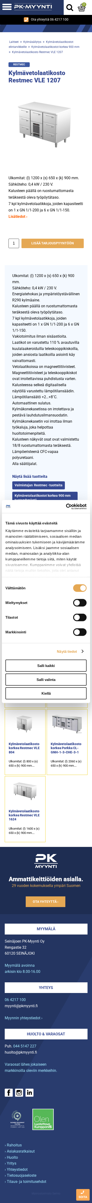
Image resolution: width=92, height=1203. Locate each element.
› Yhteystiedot (16, 1169)
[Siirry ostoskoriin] (81, 7)
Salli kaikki (46, 666)
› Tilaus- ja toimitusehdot (25, 1181)
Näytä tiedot (67, 651)
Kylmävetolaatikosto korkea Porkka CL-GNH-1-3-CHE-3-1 (66, 748)
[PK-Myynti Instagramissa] (19, 1093)
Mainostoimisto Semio (46, 1193)
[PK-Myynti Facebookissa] (9, 1093)
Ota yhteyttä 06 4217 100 (49, 20)
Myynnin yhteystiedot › (23, 1018)
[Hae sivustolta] (69, 7)
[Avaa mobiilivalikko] (7, 7)
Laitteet (14, 42)
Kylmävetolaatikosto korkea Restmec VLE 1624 (24, 815)
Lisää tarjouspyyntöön (52, 243)
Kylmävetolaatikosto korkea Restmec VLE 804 (24, 748)
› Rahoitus (13, 1145)
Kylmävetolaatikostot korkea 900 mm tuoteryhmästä (43, 498)
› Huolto (11, 1157)
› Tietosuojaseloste (20, 1175)
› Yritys (10, 1163)
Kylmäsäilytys (32, 42)
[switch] (80, 603)
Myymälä (46, 929)
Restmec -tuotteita (48, 485)
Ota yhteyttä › (45, 902)
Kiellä (46, 693)
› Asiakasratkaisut (20, 1151)
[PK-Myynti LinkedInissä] (29, 1093)
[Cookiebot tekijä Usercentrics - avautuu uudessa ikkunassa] (66, 506)
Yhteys (46, 987)
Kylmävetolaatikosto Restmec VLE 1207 (37, 52)
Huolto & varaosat (46, 1034)
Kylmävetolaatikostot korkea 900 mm (55, 47)
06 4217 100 (15, 999)
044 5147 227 (24, 1046)
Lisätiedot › (17, 216)
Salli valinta (46, 679)
